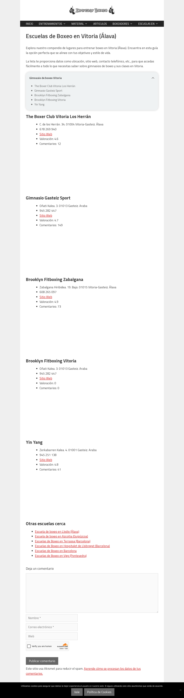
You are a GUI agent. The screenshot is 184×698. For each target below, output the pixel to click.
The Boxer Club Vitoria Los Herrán (54, 86)
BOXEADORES (121, 24)
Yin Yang (39, 104)
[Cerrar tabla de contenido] (153, 78)
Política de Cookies (99, 692)
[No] (180, 690)
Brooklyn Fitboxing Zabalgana (52, 95)
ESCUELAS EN (146, 24)
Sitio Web (46, 134)
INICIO (29, 24)
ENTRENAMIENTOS (50, 24)
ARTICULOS (100, 24)
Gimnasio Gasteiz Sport (48, 90)
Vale (77, 692)
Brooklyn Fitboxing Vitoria (50, 99)
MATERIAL (77, 24)
